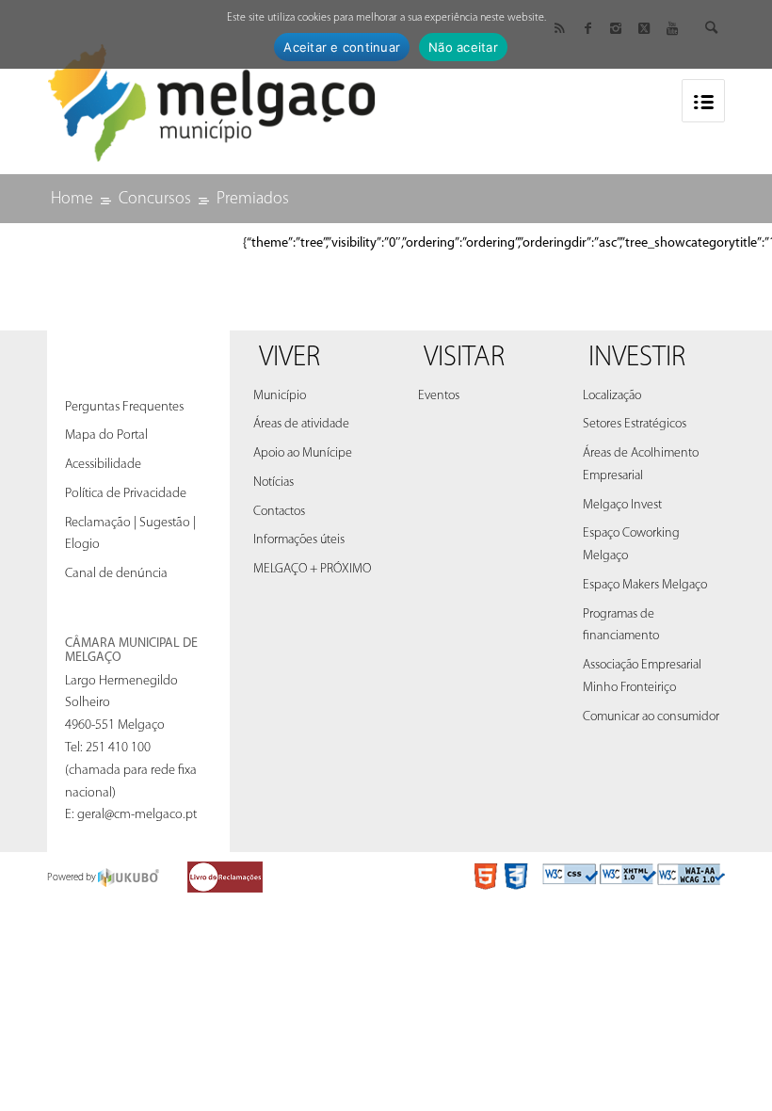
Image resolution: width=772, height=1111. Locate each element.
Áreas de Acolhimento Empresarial (641, 464)
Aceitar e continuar (341, 47)
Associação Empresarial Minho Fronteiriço (642, 676)
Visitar (464, 358)
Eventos (438, 396)
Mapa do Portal (106, 435)
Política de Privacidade (125, 494)
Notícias (273, 482)
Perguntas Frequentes (124, 407)
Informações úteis (299, 540)
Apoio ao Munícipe (302, 453)
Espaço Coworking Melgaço (631, 544)
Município (279, 396)
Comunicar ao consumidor (651, 717)
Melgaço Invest (622, 505)
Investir (636, 358)
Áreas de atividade (301, 424)
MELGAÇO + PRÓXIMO (312, 569)
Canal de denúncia (116, 574)
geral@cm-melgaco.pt (137, 815)
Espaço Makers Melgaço (645, 585)
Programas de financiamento (621, 625)
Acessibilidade (103, 465)
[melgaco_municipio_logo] (212, 97)
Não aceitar (463, 47)
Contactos (279, 512)
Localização (612, 396)
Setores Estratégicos (634, 424)
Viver (289, 358)
